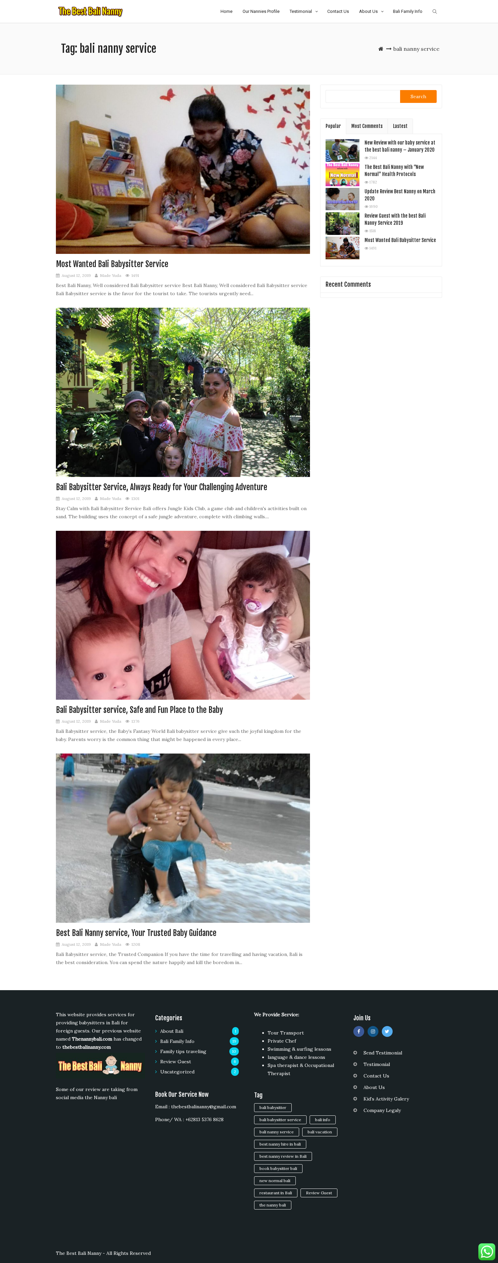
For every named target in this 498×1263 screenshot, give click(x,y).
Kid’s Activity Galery (386, 1099)
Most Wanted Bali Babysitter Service (112, 264)
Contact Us (338, 11)
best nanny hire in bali (280, 1144)
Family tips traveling (183, 1051)
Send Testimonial (383, 1053)
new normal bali (275, 1180)
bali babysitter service (280, 1119)
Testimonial (301, 11)
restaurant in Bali (276, 1192)
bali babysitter (273, 1107)
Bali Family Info (407, 11)
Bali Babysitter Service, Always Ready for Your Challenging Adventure (161, 487)
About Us (368, 11)
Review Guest (175, 1062)
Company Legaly (382, 1110)
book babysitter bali (278, 1168)
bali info (322, 1119)
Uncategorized (177, 1072)
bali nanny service (277, 1131)
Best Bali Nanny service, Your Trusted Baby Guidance (136, 933)
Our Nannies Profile (261, 11)
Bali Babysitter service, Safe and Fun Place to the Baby (139, 710)
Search (418, 96)
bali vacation (320, 1131)
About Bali (171, 1031)
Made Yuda (110, 275)
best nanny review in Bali (283, 1156)
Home (226, 11)
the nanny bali (273, 1204)
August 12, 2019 (76, 275)
